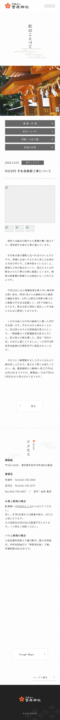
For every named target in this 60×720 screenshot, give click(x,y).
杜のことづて (30, 131)
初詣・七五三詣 (30, 139)
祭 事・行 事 (30, 123)
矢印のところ (24, 506)
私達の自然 (30, 147)
